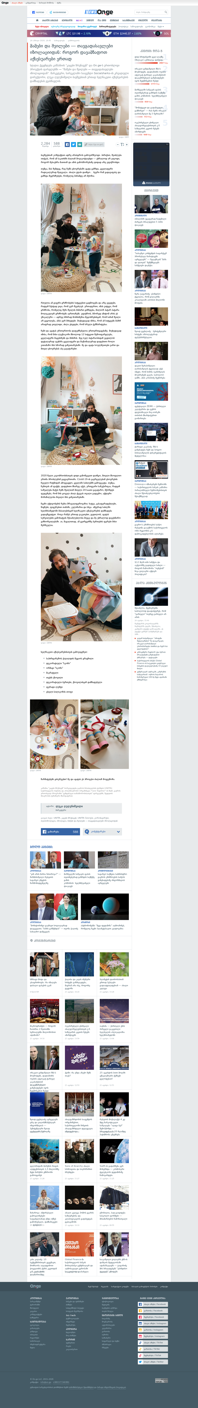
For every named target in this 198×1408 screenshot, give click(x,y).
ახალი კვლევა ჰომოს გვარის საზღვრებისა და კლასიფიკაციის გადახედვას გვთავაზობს (79, 1206)
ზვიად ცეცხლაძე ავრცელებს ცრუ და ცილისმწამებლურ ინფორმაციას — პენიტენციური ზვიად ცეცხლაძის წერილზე (44, 1112)
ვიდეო (90, 20)
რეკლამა (156, 20)
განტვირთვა (31, 3)
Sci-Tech (71, 1315)
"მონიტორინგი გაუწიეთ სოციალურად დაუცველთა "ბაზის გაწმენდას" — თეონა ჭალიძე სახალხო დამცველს (55, 913)
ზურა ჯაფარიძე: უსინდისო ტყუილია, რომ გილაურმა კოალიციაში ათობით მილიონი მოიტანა (151, 287)
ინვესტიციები (59, 12)
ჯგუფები (40, 12)
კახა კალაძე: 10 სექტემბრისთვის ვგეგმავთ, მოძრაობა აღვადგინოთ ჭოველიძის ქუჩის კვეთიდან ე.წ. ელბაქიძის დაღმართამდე (44, 1252)
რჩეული (143, 20)
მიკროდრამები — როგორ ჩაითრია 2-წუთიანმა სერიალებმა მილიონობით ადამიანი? (44, 1019)
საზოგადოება (137, 26)
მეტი (160, 26)
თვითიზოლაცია (48, 821)
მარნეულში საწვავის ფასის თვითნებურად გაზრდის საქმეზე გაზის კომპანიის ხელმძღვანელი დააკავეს (81, 869)
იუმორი (105, 1335)
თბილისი (34, 1335)
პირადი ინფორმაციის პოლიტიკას (111, 1387)
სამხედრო (34, 1318)
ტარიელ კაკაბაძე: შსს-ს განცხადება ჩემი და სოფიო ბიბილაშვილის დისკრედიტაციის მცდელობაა (151, 440)
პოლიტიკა (123, 26)
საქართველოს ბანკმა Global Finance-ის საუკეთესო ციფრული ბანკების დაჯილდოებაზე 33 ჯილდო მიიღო (152, 665)
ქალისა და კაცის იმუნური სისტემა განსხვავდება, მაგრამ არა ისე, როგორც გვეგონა (79, 972)
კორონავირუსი (101, 818)
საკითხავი (128, 20)
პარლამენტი (35, 1301)
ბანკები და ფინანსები (75, 1301)
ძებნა (59, 3)
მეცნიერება (70, 1325)
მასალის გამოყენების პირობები (145, 1287)
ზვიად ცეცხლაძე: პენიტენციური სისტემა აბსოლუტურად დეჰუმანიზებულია (151, 323)
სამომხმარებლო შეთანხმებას (81, 1387)
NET (79, 20)
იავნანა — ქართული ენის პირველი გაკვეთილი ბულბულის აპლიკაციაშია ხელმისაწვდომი (114, 1019)
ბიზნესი (69, 1305)
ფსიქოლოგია (107, 1301)
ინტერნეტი (70, 1322)
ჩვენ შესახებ (93, 1287)
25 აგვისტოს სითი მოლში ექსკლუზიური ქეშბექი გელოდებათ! (114, 1066)
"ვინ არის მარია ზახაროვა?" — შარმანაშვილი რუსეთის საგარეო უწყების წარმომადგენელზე (47, 868)
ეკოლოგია (34, 1325)
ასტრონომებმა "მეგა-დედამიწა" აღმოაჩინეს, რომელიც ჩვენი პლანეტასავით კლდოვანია (106, 912)
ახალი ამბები (17, 3)
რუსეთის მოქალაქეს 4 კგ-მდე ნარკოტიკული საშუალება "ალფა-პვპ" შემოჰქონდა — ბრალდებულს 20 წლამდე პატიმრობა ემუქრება (114, 1112)
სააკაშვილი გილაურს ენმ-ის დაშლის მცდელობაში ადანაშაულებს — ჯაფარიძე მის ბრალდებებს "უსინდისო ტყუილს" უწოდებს (114, 1252)
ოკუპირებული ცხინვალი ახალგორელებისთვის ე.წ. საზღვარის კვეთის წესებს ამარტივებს (79, 1019)
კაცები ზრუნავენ (69, 818)
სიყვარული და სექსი (110, 1341)
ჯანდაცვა (34, 1331)
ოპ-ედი (102, 20)
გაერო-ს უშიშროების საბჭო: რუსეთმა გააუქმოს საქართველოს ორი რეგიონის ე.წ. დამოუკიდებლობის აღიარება (151, 518)
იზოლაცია (61, 821)
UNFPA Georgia (85, 818)
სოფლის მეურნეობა (74, 1311)
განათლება (35, 1328)
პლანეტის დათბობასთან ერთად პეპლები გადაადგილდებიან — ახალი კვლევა (114, 972)
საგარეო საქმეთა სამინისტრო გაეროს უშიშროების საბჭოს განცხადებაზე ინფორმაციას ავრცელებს (115, 868)
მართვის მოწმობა (46, 3)
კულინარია (106, 1328)
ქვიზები (114, 20)
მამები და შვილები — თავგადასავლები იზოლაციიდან (93, 821)
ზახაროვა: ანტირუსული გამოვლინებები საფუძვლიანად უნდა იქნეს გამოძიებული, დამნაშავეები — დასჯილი (44, 1206)
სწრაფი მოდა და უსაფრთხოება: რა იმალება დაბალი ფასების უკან (44, 972)
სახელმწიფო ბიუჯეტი (75, 1308)
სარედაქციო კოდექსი (120, 1287)
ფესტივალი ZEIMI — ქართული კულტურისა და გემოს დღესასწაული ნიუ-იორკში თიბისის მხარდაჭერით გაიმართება (151, 401)
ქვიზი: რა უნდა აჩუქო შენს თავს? (79, 1066)
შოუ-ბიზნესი (71, 1335)
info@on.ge (45, 1382)
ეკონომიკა (150, 26)
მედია (32, 1347)
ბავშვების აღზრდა (109, 1308)
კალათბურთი (72, 1349)
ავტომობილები (108, 1325)
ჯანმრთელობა (74, 41)
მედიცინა (106, 1305)
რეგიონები (34, 1338)
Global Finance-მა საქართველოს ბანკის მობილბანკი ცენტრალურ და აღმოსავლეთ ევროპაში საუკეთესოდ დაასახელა (79, 1252)
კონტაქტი (164, 1287)
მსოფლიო (34, 1308)
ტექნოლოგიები (72, 1318)
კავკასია (33, 1311)
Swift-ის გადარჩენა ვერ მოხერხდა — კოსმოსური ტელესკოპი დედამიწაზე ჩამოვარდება (114, 1159)
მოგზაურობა (107, 1322)
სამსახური (106, 1338)
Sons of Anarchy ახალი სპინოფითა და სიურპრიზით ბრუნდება (79, 1159)
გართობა (106, 1331)
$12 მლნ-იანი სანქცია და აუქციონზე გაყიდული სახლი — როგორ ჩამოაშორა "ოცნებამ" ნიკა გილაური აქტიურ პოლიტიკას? (151, 557)
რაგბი (68, 1346)
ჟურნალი (67, 20)
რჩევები (105, 1347)
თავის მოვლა (107, 1311)
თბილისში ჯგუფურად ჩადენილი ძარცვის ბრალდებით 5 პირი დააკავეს (151, 211)
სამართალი (35, 1341)
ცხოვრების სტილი (112, 1315)
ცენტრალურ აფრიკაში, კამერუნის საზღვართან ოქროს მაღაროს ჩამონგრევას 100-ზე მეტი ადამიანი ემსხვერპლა (152, 676)
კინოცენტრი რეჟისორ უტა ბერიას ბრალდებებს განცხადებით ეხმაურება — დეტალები (151, 654)
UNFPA (57, 818)
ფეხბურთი (70, 1343)
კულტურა (71, 1329)
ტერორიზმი (35, 1305)
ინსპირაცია (106, 1344)
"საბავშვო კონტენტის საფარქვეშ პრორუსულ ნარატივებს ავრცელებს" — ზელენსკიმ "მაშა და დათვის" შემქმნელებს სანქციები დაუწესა (151, 248)
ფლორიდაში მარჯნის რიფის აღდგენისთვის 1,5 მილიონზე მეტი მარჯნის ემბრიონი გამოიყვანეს (44, 1159)
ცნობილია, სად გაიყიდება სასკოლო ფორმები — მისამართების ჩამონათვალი (114, 1206)
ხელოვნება (70, 1332)
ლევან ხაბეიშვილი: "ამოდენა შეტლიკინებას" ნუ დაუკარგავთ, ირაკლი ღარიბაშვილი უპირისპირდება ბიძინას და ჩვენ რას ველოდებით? (152, 643)
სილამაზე (106, 1318)
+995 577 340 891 (61, 1382)
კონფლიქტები (36, 1314)
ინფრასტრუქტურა (37, 1344)
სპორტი (70, 1339)
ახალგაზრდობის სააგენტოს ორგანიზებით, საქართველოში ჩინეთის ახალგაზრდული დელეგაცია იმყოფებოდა (79, 1112)
